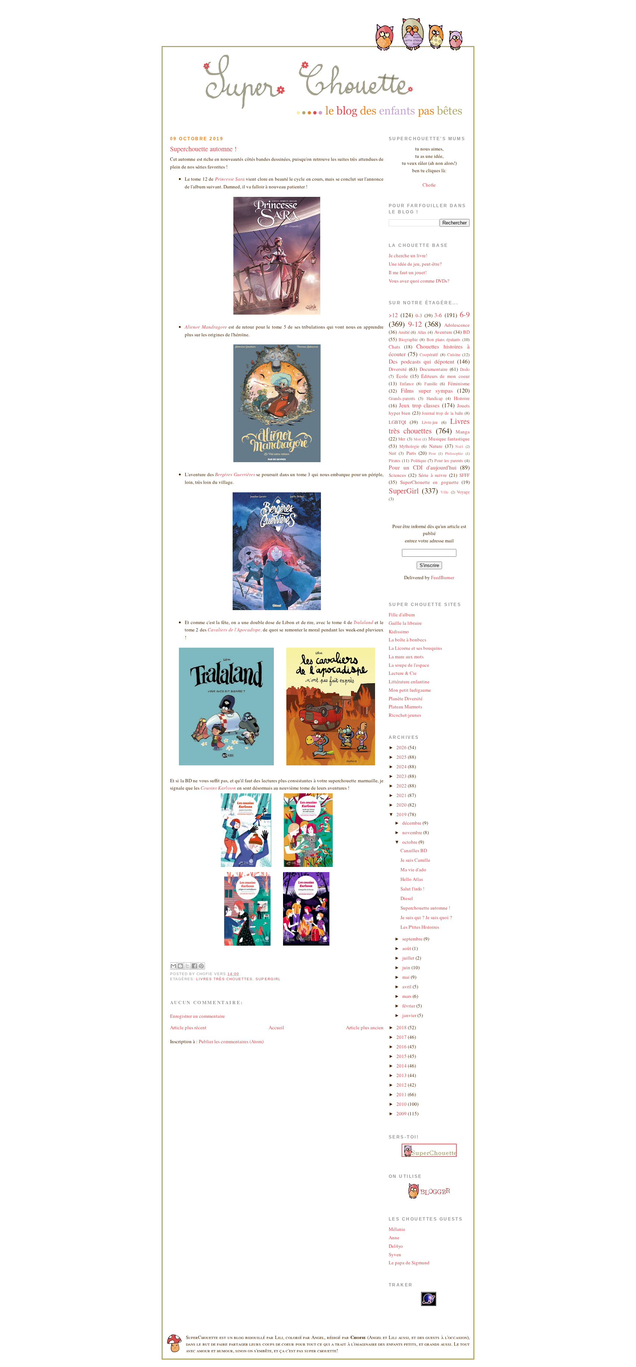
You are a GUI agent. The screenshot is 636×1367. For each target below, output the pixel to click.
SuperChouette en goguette (429, 482)
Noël (459, 446)
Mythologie (409, 446)
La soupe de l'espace (409, 665)
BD (466, 332)
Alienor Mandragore (206, 326)
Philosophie (454, 453)
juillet (409, 958)
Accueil (276, 1027)
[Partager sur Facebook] (194, 966)
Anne (394, 1237)
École (402, 376)
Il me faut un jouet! (408, 272)
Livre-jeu (430, 422)
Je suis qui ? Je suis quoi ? (426, 917)
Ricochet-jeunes (405, 715)
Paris (411, 453)
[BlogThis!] (180, 966)
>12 (393, 315)
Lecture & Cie (403, 673)
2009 (402, 1113)
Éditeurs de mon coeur (445, 376)
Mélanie (397, 1229)
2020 (402, 804)
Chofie (429, 184)
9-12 (415, 324)
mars (407, 996)
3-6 (438, 315)
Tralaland (363, 622)
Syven (395, 1254)
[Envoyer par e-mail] (173, 966)
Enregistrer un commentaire (197, 1016)
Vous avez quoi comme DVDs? (419, 280)
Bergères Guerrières (235, 474)
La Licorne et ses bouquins (415, 648)
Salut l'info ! (412, 888)
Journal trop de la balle (442, 413)
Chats (394, 346)
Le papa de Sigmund (409, 1262)
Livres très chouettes (224, 979)
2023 (402, 776)
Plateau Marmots (405, 706)
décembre (412, 822)
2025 (402, 757)
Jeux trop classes (419, 405)
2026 (402, 747)
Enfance (407, 383)
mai (406, 977)
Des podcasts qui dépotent (421, 361)
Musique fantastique (449, 438)
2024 (402, 766)
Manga (463, 431)
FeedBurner (442, 577)
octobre (410, 842)
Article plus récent (188, 1027)
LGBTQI (397, 422)
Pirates (394, 460)
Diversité (398, 369)
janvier (409, 1015)
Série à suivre (432, 475)
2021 (402, 795)
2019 (402, 814)
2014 (402, 1065)
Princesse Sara (230, 179)
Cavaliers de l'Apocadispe (234, 629)
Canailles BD (413, 850)
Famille (430, 383)
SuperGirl (267, 979)
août (407, 948)
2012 (402, 1084)
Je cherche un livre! (408, 255)
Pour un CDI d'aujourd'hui (422, 467)
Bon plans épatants (444, 339)
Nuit (392, 453)
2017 (402, 1037)
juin (406, 967)
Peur (432, 453)
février (409, 1005)
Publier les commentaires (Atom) (231, 1041)
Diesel (406, 898)
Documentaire (434, 369)
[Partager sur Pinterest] (201, 966)
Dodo (465, 369)
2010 (402, 1104)
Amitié (404, 332)
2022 (402, 785)
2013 (402, 1075)
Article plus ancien (365, 1027)
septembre (413, 938)
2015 (402, 1056)
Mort (417, 439)
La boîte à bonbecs (407, 639)
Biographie (408, 339)
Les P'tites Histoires (419, 927)
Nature (435, 446)
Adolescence (457, 325)
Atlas (421, 332)
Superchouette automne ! (203, 148)
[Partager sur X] (187, 966)
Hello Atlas (411, 879)
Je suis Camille (415, 860)
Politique (418, 460)
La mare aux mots (406, 656)
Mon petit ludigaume (410, 690)
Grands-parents (402, 398)
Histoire (462, 398)
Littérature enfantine (409, 681)
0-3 (419, 315)
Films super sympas (427, 390)
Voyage (463, 492)
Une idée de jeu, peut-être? (415, 264)
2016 (402, 1046)
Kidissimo (399, 631)
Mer (401, 439)
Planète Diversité (406, 698)
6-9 (465, 314)
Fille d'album (402, 614)
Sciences (397, 475)
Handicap (435, 398)
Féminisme (459, 383)
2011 (402, 1094)
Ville (445, 492)
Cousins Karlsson (218, 788)
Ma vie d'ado (413, 869)
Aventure (443, 332)
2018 (402, 1027)
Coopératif (429, 354)
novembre (412, 832)
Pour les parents (448, 460)
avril (407, 986)
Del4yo (396, 1246)
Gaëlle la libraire (405, 623)
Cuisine (453, 354)
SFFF (464, 475)
